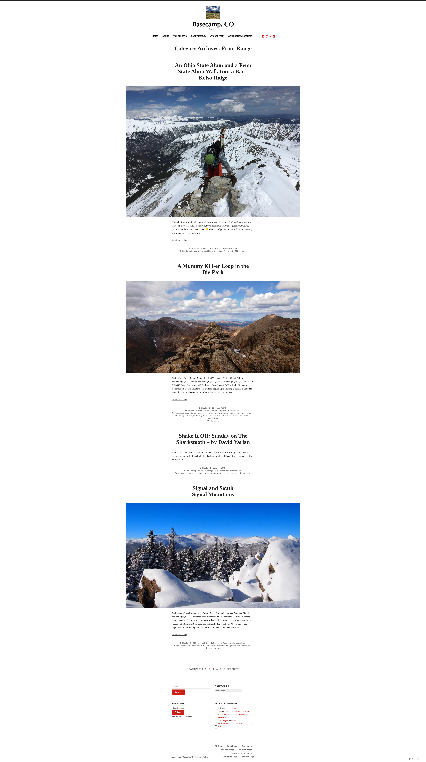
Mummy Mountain (214, 416)
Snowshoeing (245, 646)
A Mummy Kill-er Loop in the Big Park (213, 269)
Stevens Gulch (217, 251)
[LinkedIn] (274, 36)
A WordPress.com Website (198, 757)
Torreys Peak (228, 251)
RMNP (223, 416)
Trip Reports (180, 36)
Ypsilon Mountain (212, 418)
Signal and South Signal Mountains (213, 491)
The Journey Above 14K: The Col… (239, 711)
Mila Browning (224, 714)
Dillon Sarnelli (194, 248)
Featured (218, 413)
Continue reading (180, 240)
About (165, 36)
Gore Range (247, 746)
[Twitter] (270, 36)
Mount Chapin (247, 413)
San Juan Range (245, 750)
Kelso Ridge (207, 251)
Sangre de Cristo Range (241, 753)
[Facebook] (263, 36)
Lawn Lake (237, 413)
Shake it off (221, 473)
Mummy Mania (201, 416)
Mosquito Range (227, 750)
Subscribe (178, 703)
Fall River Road (209, 413)
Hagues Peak (227, 413)
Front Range (232, 248)
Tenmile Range (247, 757)
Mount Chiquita (180, 416)
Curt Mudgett (223, 721)
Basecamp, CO (213, 24)
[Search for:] (191, 687)
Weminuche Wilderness (240, 36)
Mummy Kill (191, 416)
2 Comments (241, 251)
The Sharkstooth (232, 473)
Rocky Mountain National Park (207, 36)
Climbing (193, 471)
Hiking (214, 410)
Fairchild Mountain (196, 413)
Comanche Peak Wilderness (190, 646)
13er (192, 410)
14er (218, 248)
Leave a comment (214, 648)
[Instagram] (267, 36)
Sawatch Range (230, 757)
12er (188, 410)
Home (155, 36)
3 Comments (214, 421)
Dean (220, 711)
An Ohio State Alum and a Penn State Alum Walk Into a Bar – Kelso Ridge (213, 71)
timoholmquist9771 (225, 724)
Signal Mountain (234, 646)
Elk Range (219, 746)
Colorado (224, 248)
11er (177, 646)
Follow (178, 712)
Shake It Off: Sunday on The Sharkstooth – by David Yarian (213, 439)
